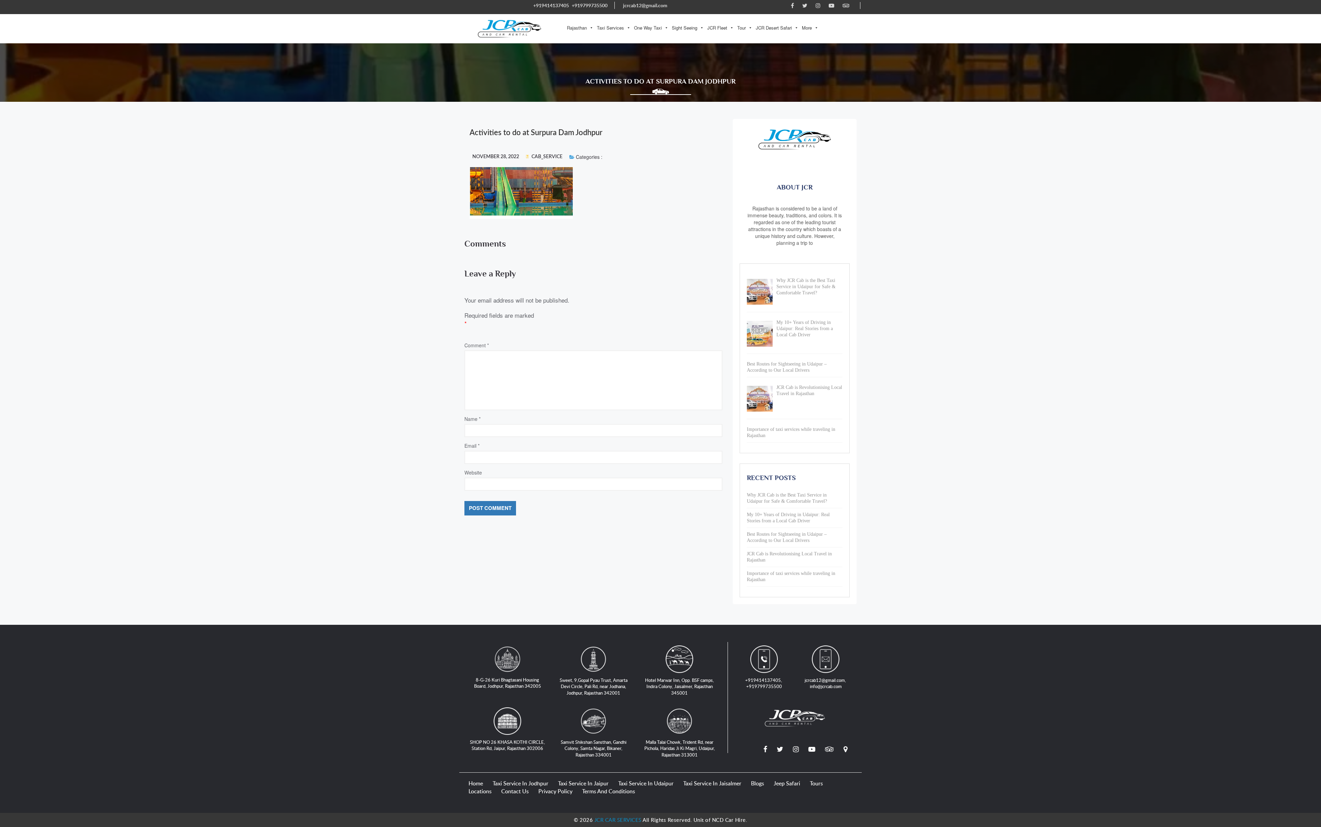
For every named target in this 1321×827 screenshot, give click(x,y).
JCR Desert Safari (774, 27)
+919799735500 (590, 5)
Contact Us (515, 791)
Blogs (757, 783)
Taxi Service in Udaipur (646, 783)
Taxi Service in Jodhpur (520, 783)
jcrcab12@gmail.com (645, 5)
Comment (476, 345)
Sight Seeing (684, 27)
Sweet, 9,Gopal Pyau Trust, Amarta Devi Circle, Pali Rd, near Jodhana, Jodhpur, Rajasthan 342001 (593, 686)
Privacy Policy (555, 791)
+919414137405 (551, 5)
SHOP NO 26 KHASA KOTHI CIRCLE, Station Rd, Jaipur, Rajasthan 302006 (507, 745)
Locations (480, 791)
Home (476, 783)
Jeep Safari (787, 783)
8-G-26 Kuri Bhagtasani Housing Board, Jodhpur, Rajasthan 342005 (507, 683)
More (807, 27)
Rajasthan (577, 27)
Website (473, 472)
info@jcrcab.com (826, 686)
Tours (816, 783)
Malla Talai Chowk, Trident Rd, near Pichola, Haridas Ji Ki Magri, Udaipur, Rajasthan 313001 (679, 748)
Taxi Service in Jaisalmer (712, 783)
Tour (741, 27)
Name (472, 418)
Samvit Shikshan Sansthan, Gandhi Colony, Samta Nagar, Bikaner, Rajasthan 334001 (593, 748)
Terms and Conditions (608, 791)
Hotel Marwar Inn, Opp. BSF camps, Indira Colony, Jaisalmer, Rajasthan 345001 (679, 686)
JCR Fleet (717, 27)
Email (472, 445)
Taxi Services (610, 27)
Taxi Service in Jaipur (583, 783)
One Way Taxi (648, 27)
